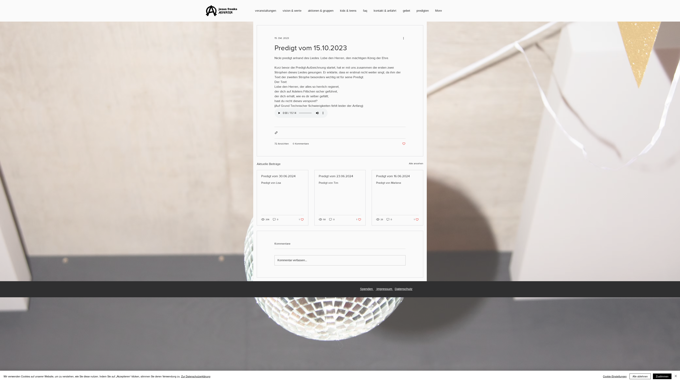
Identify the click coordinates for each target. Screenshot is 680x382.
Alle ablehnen (640, 376)
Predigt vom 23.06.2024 (336, 176)
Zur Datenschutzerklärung (195, 376)
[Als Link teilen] (276, 132)
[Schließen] (676, 376)
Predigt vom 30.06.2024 (278, 176)
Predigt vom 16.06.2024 (393, 176)
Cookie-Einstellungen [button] (615, 376)
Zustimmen (662, 376)
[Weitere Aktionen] (403, 38)
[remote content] (340, 113)
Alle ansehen (416, 163)
